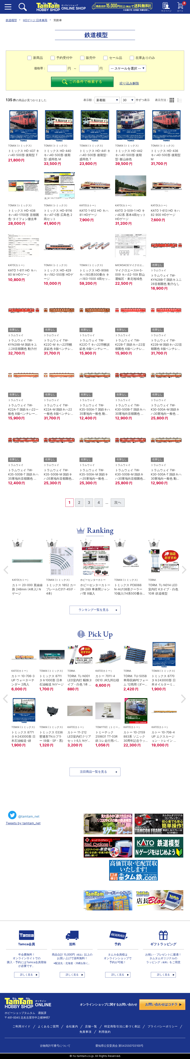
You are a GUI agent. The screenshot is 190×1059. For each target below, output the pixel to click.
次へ (117, 502)
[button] (5, 699)
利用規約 (105, 1031)
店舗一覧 (91, 1026)
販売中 (91, 58)
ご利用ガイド (22, 1026)
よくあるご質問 (48, 1026)
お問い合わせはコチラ (161, 1004)
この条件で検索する (85, 82)
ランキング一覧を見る (94, 609)
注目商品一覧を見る (93, 771)
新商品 (38, 58)
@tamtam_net (28, 816)
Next (184, 570)
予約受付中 (64, 58)
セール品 (115, 58)
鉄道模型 (11, 20)
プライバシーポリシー (163, 1026)
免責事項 (85, 1031)
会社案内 (72, 1026)
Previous (5, 570)
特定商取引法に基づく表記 (122, 1026)
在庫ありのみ (145, 58)
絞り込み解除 (129, 83)
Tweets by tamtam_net (23, 823)
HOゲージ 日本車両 (35, 20)
